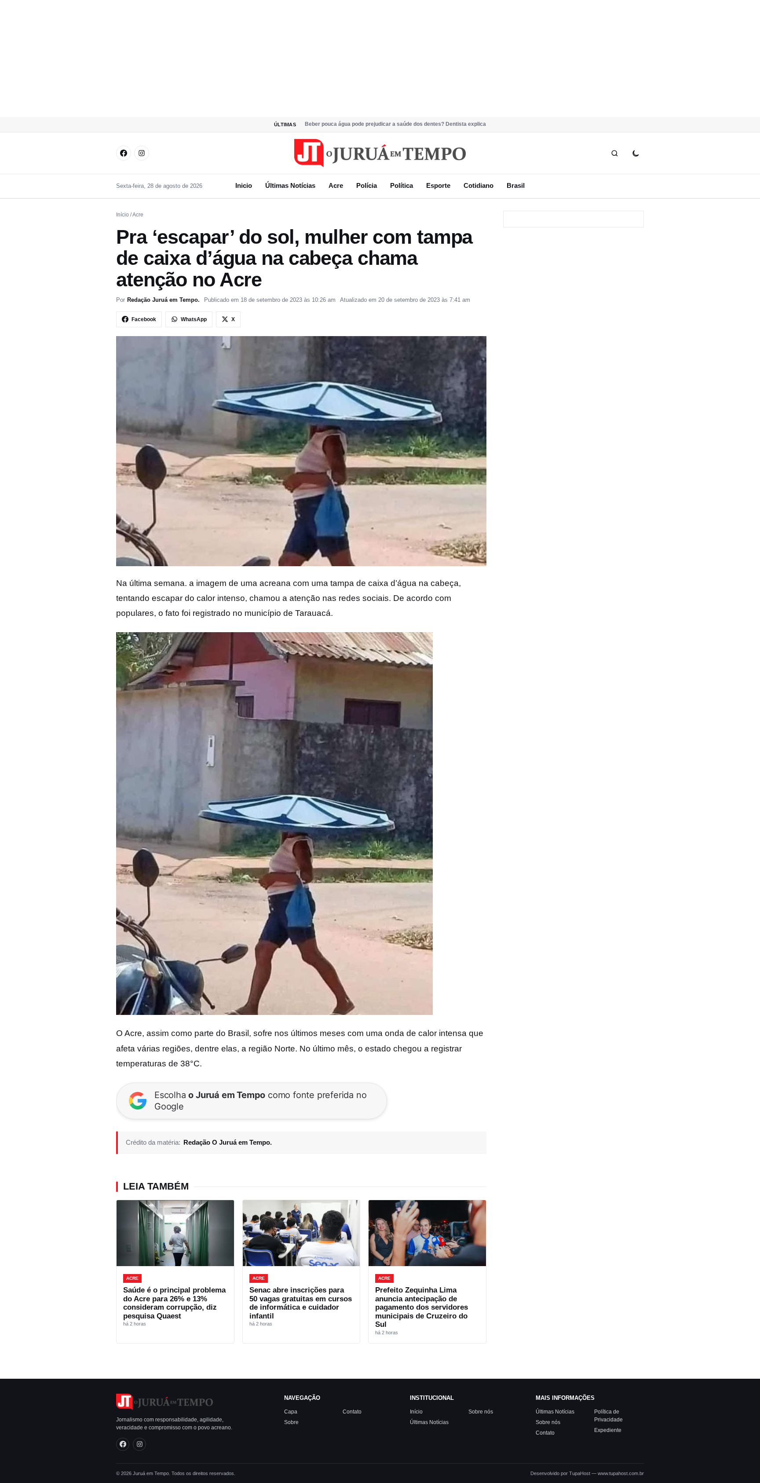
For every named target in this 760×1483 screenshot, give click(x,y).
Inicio (243, 185)
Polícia (366, 185)
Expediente (607, 1430)
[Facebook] (123, 153)
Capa (290, 1412)
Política (401, 185)
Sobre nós (480, 1412)
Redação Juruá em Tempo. (163, 300)
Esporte (438, 185)
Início (122, 215)
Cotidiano (478, 185)
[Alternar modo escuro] (635, 153)
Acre (336, 185)
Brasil (516, 185)
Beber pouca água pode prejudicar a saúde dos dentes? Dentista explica (395, 124)
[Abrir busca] (614, 153)
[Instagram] (141, 153)
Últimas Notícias (290, 185)
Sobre (291, 1422)
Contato (352, 1412)
